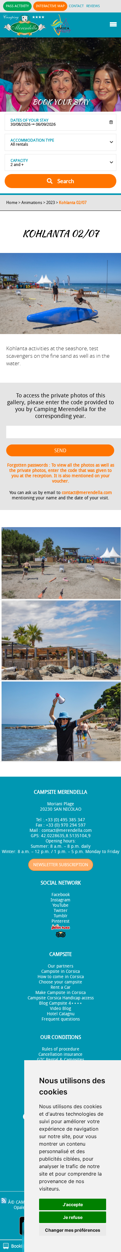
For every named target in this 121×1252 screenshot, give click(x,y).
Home (11, 202)
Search (65, 180)
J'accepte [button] (73, 1204)
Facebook (61, 894)
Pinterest (60, 921)
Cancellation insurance (60, 1054)
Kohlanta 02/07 (73, 202)
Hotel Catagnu (60, 1014)
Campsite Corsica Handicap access (61, 998)
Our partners (60, 966)
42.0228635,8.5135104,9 (66, 835)
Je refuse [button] (73, 1217)
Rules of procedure (60, 1049)
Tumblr (61, 916)
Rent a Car (61, 987)
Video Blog (60, 1008)
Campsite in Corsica (60, 971)
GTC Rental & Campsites (60, 1059)
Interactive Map (50, 6)
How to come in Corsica (61, 976)
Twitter (61, 910)
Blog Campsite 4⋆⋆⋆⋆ (60, 1003)
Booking (19, 1246)
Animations (31, 202)
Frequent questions (61, 1019)
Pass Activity (17, 6)
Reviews (93, 6)
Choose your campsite (60, 982)
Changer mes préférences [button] (72, 1230)
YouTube (60, 905)
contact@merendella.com (87, 492)
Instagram (60, 900)
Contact (76, 6)
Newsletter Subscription (60, 864)
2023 (50, 202)
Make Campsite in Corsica (60, 992)
